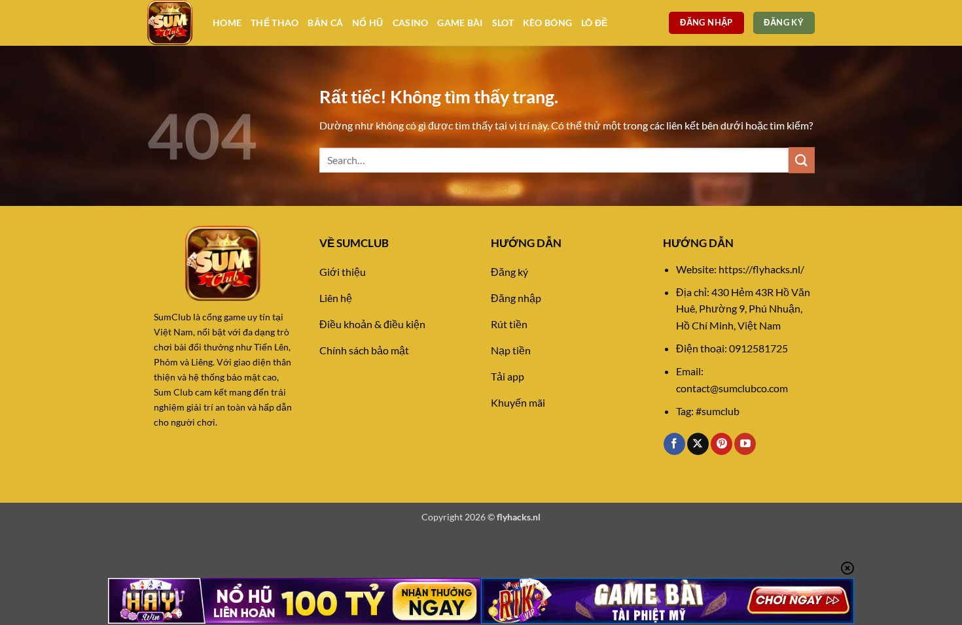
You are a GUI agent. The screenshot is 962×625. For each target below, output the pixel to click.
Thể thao (274, 22)
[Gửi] (802, 160)
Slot (503, 22)
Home (227, 22)
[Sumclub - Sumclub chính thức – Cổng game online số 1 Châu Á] (170, 23)
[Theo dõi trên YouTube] (745, 444)
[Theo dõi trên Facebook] (674, 444)
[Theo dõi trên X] (698, 444)
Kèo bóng (547, 22)
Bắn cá (325, 22)
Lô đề (594, 22)
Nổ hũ (367, 22)
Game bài (459, 22)
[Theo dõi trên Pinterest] (721, 444)
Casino (411, 22)
